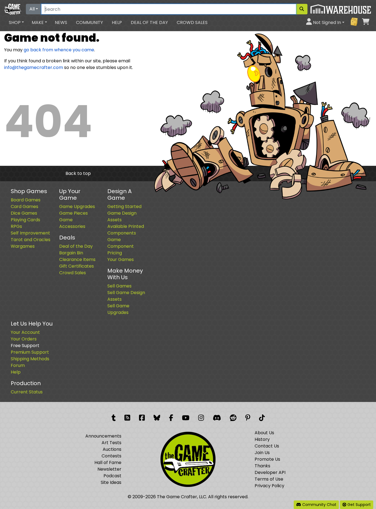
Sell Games (119, 286)
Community (89, 22)
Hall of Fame (107, 462)
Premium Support (30, 352)
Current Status (27, 392)
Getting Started (124, 206)
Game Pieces (73, 213)
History (262, 439)
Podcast (112, 476)
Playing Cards (25, 220)
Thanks (262, 466)
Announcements (103, 436)
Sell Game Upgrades (118, 309)
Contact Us (267, 446)
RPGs (16, 226)
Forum (18, 365)
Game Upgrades (77, 206)
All (32, 9)
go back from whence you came (59, 50)
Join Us (262, 452)
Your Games (120, 259)
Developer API (270, 472)
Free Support (25, 345)
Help (117, 22)
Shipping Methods (30, 359)
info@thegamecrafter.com (33, 67)
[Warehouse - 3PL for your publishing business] (341, 9)
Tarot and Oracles (30, 239)
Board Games (25, 200)
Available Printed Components (125, 229)
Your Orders (24, 339)
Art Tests (111, 442)
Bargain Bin (71, 253)
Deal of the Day (149, 22)
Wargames (23, 246)
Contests (111, 456)
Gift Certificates (76, 266)
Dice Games (24, 213)
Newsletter (109, 469)
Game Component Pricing (120, 246)
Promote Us (267, 459)
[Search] (301, 9)
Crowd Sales (192, 22)
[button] (16, 22)
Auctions (112, 449)
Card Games (24, 206)
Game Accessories (72, 223)
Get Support (358, 504)
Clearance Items (77, 259)
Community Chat (318, 504)
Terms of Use (269, 479)
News (61, 22)
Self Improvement (30, 233)
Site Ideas (111, 482)
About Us (264, 433)
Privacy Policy (269, 486)
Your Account (25, 332)
